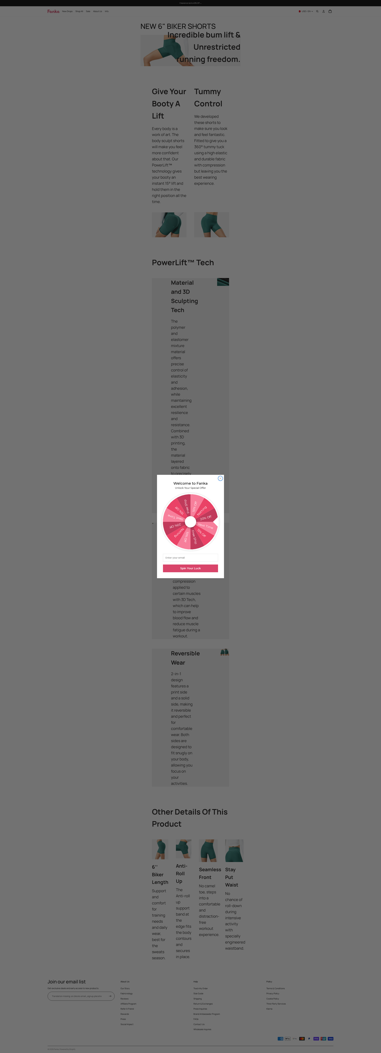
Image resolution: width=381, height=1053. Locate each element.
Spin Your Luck (190, 568)
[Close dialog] (220, 478)
